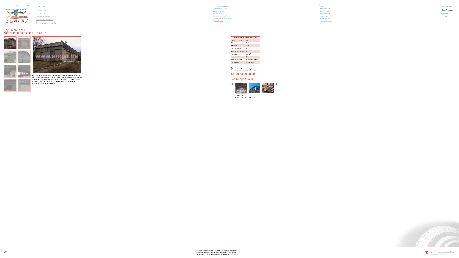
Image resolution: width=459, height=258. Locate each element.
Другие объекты (218, 21)
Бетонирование (325, 13)
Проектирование (325, 8)
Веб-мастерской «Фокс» (446, 252)
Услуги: (323, 6)
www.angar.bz (235, 254)
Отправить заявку (43, 16)
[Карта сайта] (23, 6)
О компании (40, 7)
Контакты (444, 13)
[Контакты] (28, 6)
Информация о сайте (437, 254)
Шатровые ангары (218, 11)
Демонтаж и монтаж (326, 21)
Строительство (325, 18)
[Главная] (18, 6)
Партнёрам (40, 13)
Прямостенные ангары (220, 8)
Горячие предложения (44, 20)
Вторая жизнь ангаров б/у (46, 23)
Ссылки (444, 16)
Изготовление (324, 11)
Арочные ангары (218, 13)
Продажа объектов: (220, 6)
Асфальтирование (325, 16)
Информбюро (41, 10)
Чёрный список (447, 10)
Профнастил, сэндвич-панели (222, 18)
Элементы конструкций (220, 16)
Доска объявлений (448, 7)
